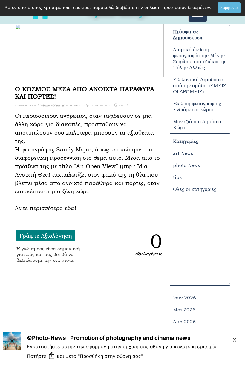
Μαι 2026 (184, 310)
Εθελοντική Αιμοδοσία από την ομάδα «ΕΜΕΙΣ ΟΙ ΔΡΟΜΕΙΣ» (199, 85)
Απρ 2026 (184, 322)
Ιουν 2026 (184, 298)
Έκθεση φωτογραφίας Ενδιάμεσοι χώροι (197, 106)
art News (183, 153)
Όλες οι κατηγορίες (194, 189)
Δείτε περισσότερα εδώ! (45, 208)
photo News (186, 165)
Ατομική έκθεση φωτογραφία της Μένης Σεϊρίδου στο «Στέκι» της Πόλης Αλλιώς (199, 58)
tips (177, 177)
